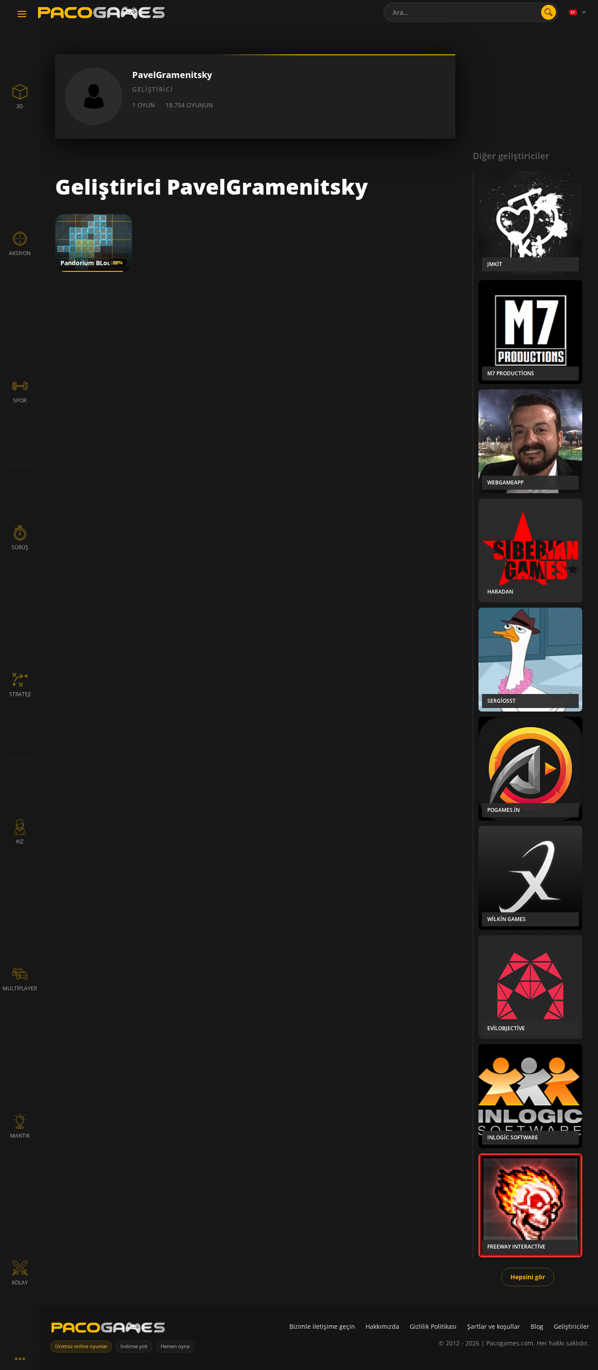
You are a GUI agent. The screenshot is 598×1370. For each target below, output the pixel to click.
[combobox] (471, 12)
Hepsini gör (527, 1277)
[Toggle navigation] (22, 14)
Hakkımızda (382, 1326)
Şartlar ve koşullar (493, 1326)
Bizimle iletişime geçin (322, 1326)
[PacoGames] (108, 1329)
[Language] (578, 12)
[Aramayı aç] (548, 12)
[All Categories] (19, 1358)
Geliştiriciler (571, 1326)
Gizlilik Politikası (433, 1326)
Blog (537, 1326)
